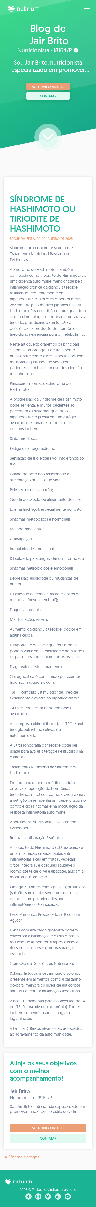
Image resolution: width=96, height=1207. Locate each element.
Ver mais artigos (24, 1157)
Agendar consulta (48, 87)
